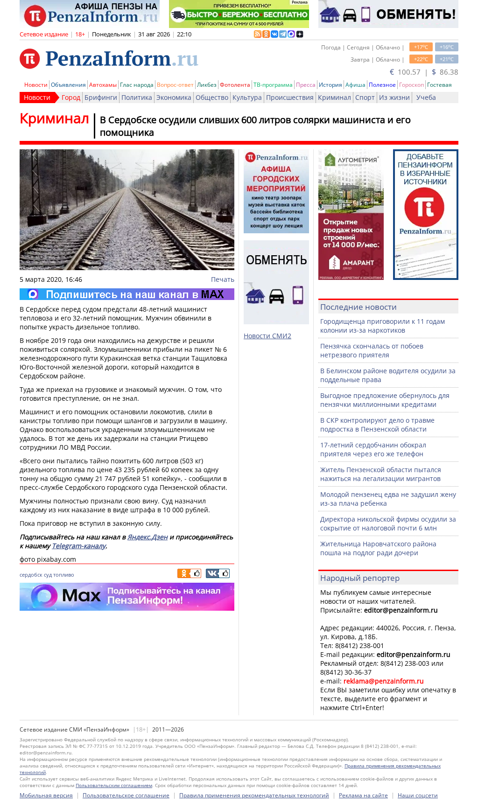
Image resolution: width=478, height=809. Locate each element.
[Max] (127, 294)
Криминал (334, 97)
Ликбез (207, 85)
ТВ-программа (273, 85)
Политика (136, 97)
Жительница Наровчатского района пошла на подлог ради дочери (378, 548)
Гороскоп (411, 85)
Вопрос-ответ (175, 85)
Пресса (306, 85)
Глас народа (137, 85)
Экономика (173, 97)
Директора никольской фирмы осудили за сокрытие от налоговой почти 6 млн (388, 523)
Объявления (68, 85)
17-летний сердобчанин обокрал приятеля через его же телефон (373, 449)
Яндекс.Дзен (147, 536)
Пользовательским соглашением (114, 785)
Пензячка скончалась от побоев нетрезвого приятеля (371, 350)
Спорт (365, 97)
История (330, 85)
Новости (36, 85)
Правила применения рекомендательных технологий (254, 795)
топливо (63, 574)
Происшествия (290, 97)
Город (71, 97)
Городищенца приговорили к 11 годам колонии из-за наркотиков (382, 326)
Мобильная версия (46, 795)
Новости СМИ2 (267, 335)
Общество (212, 97)
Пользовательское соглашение (126, 795)
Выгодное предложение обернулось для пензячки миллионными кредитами (385, 400)
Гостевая (439, 85)
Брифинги (100, 97)
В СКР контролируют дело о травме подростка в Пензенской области (377, 424)
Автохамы (103, 85)
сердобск (31, 574)
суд (48, 574)
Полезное (382, 85)
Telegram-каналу (78, 545)
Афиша (355, 85)
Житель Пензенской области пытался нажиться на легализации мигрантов (380, 474)
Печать (222, 279)
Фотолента (235, 85)
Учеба (426, 97)
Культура (247, 97)
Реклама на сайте (363, 795)
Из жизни (394, 97)
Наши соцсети (418, 795)
